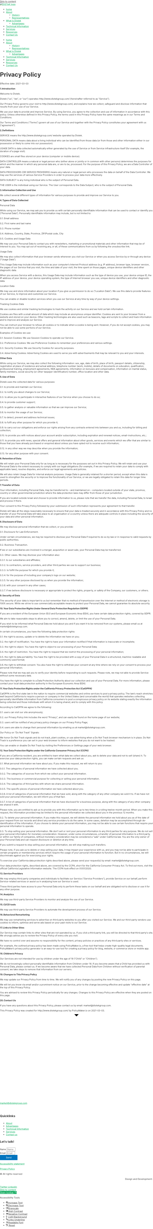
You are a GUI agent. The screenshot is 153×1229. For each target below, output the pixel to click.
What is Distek (13, 20)
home (9, 9)
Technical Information (17, 26)
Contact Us (12, 34)
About (9, 12)
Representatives (20, 17)
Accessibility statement (12, 1163)
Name (3, 1149)
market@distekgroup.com (13, 1103)
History (16, 15)
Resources (11, 32)
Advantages (18, 23)
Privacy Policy (7, 1168)
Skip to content (8, 1)
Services (10, 29)
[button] (8, 1192)
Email (3, 1153)
